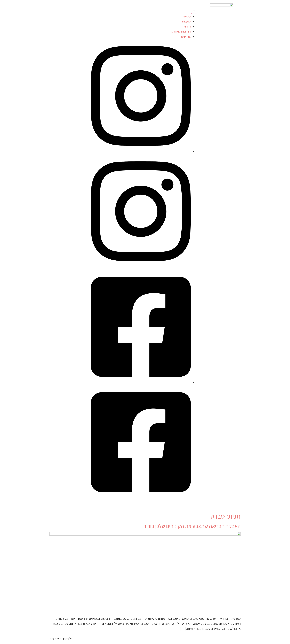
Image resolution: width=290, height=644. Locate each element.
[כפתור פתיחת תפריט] (194, 10)
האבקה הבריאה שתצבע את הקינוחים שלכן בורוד (192, 525)
